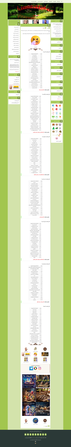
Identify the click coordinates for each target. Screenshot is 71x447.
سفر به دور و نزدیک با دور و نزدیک (14, 69)
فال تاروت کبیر (16, 29)
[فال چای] (43, 409)
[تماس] (35, 434)
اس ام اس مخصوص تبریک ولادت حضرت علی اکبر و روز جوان (57, 33)
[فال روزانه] (29, 381)
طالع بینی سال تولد (58, 141)
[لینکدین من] (25, 434)
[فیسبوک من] (40, 434)
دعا (60, 78)
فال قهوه (60, 54)
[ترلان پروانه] (36, 22)
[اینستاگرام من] (38, 434)
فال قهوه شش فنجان (58, 58)
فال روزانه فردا (16, 100)
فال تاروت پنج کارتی (15, 39)
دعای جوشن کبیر (59, 76)
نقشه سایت (31, 440)
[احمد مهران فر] (45, 22)
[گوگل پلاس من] (30, 434)
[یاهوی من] (46, 434)
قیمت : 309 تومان (14, 22)
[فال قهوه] (43, 395)
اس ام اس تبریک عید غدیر (57, 28)
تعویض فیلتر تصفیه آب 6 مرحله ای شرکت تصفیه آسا (14, 60)
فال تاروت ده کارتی (16, 45)
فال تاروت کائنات (16, 31)
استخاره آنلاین (46, 1)
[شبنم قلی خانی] (26, 22)
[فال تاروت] (43, 381)
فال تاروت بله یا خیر (15, 51)
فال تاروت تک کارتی (15, 33)
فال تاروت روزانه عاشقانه (15, 49)
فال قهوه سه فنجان (58, 56)
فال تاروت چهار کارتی (15, 37)
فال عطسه (36, 15)
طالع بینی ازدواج (59, 70)
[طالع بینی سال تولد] (57, 131)
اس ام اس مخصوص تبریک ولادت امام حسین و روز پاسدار (57, 24)
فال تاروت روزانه (16, 27)
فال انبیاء (60, 48)
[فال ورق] (29, 409)
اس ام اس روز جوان (58, 31)
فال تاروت (54, 1)
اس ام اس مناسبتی (40, 1)
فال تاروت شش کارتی (15, 41)
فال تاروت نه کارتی (16, 43)
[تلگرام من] (43, 434)
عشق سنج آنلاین (59, 90)
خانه (61, 1)
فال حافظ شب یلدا (16, 81)
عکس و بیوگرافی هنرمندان (15, 102)
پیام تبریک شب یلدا (16, 83)
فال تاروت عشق (16, 47)
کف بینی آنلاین (59, 64)
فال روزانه (50, 1)
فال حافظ (58, 1)
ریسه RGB (59, 96)
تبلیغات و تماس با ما (33, 1)
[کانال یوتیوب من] (28, 434)
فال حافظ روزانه (16, 79)
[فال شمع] (29, 395)
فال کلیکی (59, 84)
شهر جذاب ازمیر (16, 62)
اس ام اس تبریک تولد (58, 36)
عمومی (44, 426)
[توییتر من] (33, 434)
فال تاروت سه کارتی (15, 35)
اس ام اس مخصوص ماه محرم (57, 26)
